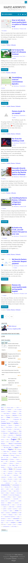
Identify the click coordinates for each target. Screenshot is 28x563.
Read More (4, 42)
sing (18, 516)
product (5, 510)
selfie (20, 512)
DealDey (16, 423)
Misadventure (6, 445)
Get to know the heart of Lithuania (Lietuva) (19, 52)
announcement (18, 471)
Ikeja (5, 435)
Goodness (3, 431)
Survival (10, 467)
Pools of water (5, 457)
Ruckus (11, 463)
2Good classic (10, 407)
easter (20, 481)
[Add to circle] (20, 14)
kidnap (9, 496)
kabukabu (3, 496)
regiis (11, 510)
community (16, 475)
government (4, 490)
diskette (5, 481)
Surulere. (3, 467)
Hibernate (5, 433)
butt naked (7, 475)
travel (20, 522)
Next (12, 316)
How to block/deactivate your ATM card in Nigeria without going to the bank (11, 372)
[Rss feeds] (25, 14)
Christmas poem (5, 419)
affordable (19, 469)
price (20, 508)
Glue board (17, 429)
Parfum (5, 453)
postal (9, 508)
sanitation (14, 512)
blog (16, 473)
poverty (15, 508)
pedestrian (19, 506)
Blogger (14, 560)
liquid (14, 496)
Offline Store (6, 451)
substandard (16, 518)
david (16, 479)
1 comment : (14, 117)
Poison (18, 455)
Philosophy (6, 455)
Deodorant (3, 425)
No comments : (4, 30)
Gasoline (10, 429)
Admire (15, 411)
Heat (20, 431)
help (10, 490)
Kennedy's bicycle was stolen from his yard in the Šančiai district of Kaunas (19, 171)
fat (2, 487)
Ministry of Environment (15, 443)
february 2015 (8, 487)
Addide (9, 411)
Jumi (9, 437)
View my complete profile (14, 328)
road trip (8, 512)
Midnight (3, 443)
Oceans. (19, 449)
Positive (15, 457)
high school (16, 490)
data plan (10, 479)
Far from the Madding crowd (18, 140)
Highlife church (14, 433)
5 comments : (4, 208)
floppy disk (16, 487)
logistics (19, 496)
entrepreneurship (5, 485)
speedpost (3, 518)
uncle (14, 524)
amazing (11, 471)
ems (16, 483)
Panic (20, 451)
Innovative (11, 435)
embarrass (8, 483)
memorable (16, 498)
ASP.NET (9, 409)
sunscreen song (10, 520)
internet (5, 495)
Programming (4, 459)
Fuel (4, 429)
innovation (19, 492)
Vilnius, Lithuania (11, 45)
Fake (2, 427)
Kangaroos (14, 437)
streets (9, 518)
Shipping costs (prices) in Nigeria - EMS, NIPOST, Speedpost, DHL (14, 356)
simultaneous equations (10, 516)
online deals (12, 506)
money (10, 502)
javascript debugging (14, 494)
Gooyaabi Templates (11, 558)
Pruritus (12, 459)
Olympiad (14, 451)
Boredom (8, 415)
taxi (7, 522)
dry (10, 481)
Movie (12, 445)
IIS (20, 433)
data (5, 479)
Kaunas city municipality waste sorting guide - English (19, 288)
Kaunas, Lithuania (11, 72)
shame (4, 514)
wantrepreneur (6, 526)
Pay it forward (13, 453)
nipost (4, 506)
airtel (5, 471)
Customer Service (6, 423)
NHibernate (19, 445)
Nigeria (10, 449)
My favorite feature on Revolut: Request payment (19, 261)
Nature (17, 447)
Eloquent (17, 425)
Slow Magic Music (14, 465)
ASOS (2, 409)
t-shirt (17, 520)
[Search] (26, 2)
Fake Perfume (9, 427)
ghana (2, 489)
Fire (20, 427)
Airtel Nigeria (7, 413)
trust (5, 524)
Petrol (20, 453)
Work (11, 469)
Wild (4, 469)
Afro (20, 411)
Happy (15, 431)
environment (16, 485)
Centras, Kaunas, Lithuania (13, 106)
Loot (7, 441)
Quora (17, 459)
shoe (16, 514)
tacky (2, 522)
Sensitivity (3, 465)
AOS (18, 407)
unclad (9, 524)
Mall (18, 441)
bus (20, 473)
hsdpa (7, 492)
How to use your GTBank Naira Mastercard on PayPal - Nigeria (14, 364)
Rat (7, 461)
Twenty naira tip (17, 467)
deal (20, 479)
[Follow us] (23, 14)
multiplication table (5, 504)
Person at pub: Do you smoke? (18, 112)
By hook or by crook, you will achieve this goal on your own (19, 230)
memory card (4, 500)
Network (3, 449)
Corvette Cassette (14, 421)
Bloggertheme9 (14, 556)
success (3, 520)
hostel (2, 492)
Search (17, 463)
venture (19, 524)
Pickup (12, 455)
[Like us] (18, 14)
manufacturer (7, 498)
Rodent (5, 463)
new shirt (19, 504)
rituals (2, 512)
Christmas (16, 417)
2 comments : (4, 295)
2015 (2, 407)
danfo (20, 477)
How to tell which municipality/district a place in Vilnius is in (19, 23)
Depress (10, 425)
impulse (13, 492)
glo (12, 489)
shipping (10, 514)
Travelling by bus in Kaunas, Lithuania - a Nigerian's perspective (19, 201)
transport (13, 522)
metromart (13, 500)
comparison (3, 477)
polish (4, 508)
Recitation (12, 461)
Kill (8, 439)
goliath (17, 489)
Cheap (9, 417)
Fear (16, 427)
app (4, 473)
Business (15, 415)
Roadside (19, 461)
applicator (10, 473)
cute (15, 477)
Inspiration (18, 435)
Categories (7, 14)
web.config (14, 526)
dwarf (15, 481)
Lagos (14, 439)
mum (13, 504)
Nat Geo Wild (7, 447)
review (17, 510)
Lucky (12, 441)
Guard (9, 431)
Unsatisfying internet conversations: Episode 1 (17, 80)
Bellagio (15, 413)
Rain (2, 461)
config (10, 477)
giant (8, 489)
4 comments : (3, 88)
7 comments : (14, 58)
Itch (4, 437)
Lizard (2, 441)
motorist (17, 502)
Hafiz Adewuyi (12, 326)
